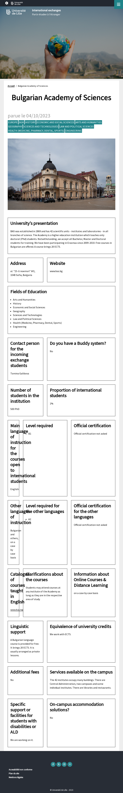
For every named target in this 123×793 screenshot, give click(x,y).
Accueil (11, 85)
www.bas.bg (16, 609)
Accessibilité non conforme (20, 769)
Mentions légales (16, 777)
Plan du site (14, 773)
